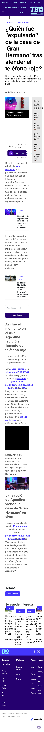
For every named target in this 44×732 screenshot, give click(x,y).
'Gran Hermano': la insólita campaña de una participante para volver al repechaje (10, 626)
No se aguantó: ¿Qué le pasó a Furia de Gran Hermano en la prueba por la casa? (19, 630)
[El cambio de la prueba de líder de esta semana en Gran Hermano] (10, 213)
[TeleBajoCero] (11, 651)
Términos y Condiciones (8, 713)
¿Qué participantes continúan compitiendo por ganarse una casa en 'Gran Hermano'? (32, 629)
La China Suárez (4, 702)
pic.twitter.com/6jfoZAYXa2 (19, 384)
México (18, 716)
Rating (37, 2)
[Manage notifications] (39, 727)
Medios (23, 2)
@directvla (20, 378)
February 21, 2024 (17, 387)
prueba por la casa (16, 418)
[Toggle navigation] (3, 11)
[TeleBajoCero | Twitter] (6, 17)
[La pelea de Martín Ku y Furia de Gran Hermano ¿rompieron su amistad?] (10, 279)
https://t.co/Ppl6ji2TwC (17, 372)
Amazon (34, 693)
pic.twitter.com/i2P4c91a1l (18, 535)
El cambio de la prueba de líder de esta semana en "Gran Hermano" (23, 222)
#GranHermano (18, 368)
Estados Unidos (11, 716)
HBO (39, 676)
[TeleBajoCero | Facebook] (1, 17)
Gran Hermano (12, 593)
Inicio (4, 2)
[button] (17, 315)
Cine (39, 681)
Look (30, 2)
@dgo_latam (17, 381)
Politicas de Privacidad (21, 713)
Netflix (40, 667)
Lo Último (13, 2)
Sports (40, 686)
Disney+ (41, 672)
